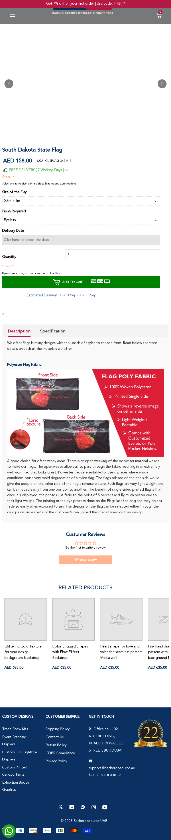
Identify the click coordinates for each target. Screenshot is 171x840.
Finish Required (14, 211)
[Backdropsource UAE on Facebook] (71, 807)
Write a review (85, 560)
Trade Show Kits (15, 729)
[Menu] (14, 15)
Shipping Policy (58, 729)
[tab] (19, 332)
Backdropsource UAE (90, 821)
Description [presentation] (19, 331)
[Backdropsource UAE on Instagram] (94, 807)
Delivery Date (13, 231)
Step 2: (8, 266)
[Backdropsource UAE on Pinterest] (82, 807)
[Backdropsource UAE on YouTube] (104, 807)
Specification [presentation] (52, 331)
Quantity (9, 257)
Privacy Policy (56, 761)
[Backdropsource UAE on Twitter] (60, 807)
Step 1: (8, 177)
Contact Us (55, 737)
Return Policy (56, 745)
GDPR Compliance (60, 753)
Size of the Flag (14, 192)
